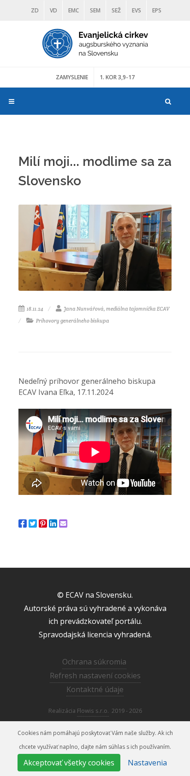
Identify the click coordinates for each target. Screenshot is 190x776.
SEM (95, 10)
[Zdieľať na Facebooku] (22, 523)
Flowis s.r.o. (93, 710)
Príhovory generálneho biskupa (72, 320)
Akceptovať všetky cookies (69, 763)
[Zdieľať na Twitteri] (33, 523)
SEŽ (116, 10)
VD (53, 10)
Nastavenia (147, 763)
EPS (156, 10)
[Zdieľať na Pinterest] (43, 523)
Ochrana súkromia (94, 662)
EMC (73, 10)
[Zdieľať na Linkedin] (53, 523)
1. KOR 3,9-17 (117, 77)
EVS (136, 10)
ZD (35, 10)
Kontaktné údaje (95, 689)
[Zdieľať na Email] (63, 523)
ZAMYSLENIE (72, 77)
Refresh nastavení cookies (95, 675)
